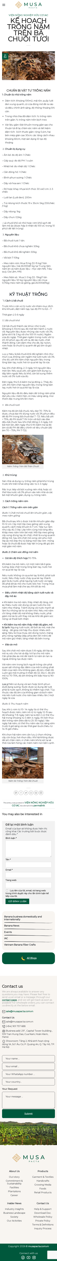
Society (14, 1217)
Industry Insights (14, 1209)
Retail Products (42, 1192)
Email (9, 870)
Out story (14, 1177)
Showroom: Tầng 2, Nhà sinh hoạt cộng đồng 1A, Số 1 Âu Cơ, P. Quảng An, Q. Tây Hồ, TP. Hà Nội (28, 1044)
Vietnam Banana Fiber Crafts (20, 944)
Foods (42, 1188)
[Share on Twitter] (26, 792)
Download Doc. (42, 1213)
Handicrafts (43, 1181)
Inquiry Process (42, 1228)
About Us (14, 1171)
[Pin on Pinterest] (36, 792)
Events (8, 932)
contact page (9, 1000)
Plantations (14, 1191)
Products (43, 1171)
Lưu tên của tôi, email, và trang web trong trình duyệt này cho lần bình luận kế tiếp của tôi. (27, 893)
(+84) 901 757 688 (15, 1026)
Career (14, 1195)
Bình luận (11, 838)
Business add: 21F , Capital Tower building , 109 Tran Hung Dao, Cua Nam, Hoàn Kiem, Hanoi (27, 1033)
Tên (8, 859)
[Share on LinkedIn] (41, 792)
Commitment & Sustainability (14, 1182)
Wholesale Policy (42, 1217)
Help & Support (42, 1209)
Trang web (11, 880)
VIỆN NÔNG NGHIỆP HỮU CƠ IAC (28, 15)
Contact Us (43, 1203)
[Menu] (3, 4)
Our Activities (14, 1220)
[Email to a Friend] (31, 792)
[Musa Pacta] (28, 4)
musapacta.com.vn (38, 1246)
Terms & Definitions (42, 1224)
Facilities (14, 1187)
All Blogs (32, 958)
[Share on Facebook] (21, 792)
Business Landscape (14, 1213)
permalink (39, 805)
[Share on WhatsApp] (16, 792)
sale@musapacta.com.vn (19, 1011)
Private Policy (42, 1220)
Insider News (14, 1203)
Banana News (11, 925)
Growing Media (42, 1184)
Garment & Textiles (42, 1177)
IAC (6, 938)
